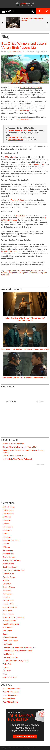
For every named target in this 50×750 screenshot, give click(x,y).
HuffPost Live (8, 594)
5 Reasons (7, 537)
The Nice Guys (14, 137)
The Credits (7, 644)
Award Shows (8, 554)
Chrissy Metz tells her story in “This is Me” (20, 447)
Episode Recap (9, 577)
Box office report (23, 271)
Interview (6, 597)
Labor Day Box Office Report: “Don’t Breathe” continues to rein (25, 319)
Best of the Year (9, 557)
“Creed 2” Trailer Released (13, 444)
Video (5, 674)
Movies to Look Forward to (13, 617)
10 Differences (8, 513)
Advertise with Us (11, 401)
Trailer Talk (7, 664)
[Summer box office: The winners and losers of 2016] (25, 364)
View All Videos (9, 698)
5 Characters (8, 527)
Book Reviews (8, 564)
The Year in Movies (10, 657)
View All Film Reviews (11, 688)
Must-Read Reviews (11, 624)
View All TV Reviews (11, 692)
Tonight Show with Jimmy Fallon (15, 661)
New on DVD (8, 627)
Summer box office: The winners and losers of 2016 (25, 378)
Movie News (7, 610)
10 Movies (7, 517)
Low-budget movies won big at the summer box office (25, 349)
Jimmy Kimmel (8, 600)
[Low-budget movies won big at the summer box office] (25, 335)
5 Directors (7, 530)
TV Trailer (7, 671)
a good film (20, 215)
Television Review (10, 637)
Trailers (6, 667)
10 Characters (8, 510)
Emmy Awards (8, 574)
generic (17, 88)
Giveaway (7, 584)
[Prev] (2, 22)
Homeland (7, 590)
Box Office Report (15, 52)
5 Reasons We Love (11, 540)
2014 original (10, 157)
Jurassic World (8, 604)
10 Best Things (9, 507)
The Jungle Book (15, 140)
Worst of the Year (10, 677)
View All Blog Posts (10, 702)
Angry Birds (11, 271)
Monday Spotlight (10, 607)
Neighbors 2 (14, 273)
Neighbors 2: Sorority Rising (31, 273)
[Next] (47, 22)
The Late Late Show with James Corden (19, 647)
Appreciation (8, 550)
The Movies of (8, 654)
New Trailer (7, 631)
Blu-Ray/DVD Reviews (12, 560)
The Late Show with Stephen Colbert (17, 651)
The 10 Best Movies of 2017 (14, 456)
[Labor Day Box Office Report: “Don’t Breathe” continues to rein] (25, 304)
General (6, 580)
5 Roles (6, 544)
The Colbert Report (10, 641)
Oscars (5, 634)
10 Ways (6, 523)
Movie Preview (8, 614)
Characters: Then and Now (13, 570)
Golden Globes (9, 587)
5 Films (5, 534)
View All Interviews (10, 695)
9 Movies (6, 547)
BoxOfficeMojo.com (24, 119)
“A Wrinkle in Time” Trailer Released (17, 459)
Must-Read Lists (9, 621)
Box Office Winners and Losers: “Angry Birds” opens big (24, 45)
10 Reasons (7, 520)
